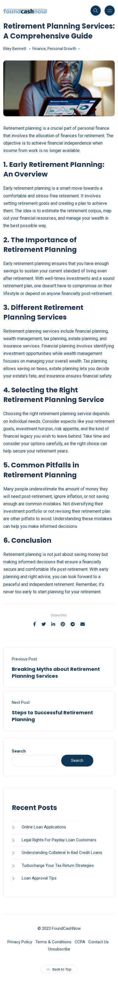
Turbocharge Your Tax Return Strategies (58, 865)
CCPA (80, 941)
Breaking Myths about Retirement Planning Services (56, 672)
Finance (39, 48)
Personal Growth (61, 48)
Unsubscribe (59, 949)
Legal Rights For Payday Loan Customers (59, 839)
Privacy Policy (19, 941)
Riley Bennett (14, 48)
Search (19, 751)
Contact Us (98, 941)
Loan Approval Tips (39, 878)
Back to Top (61, 969)
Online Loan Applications (44, 827)
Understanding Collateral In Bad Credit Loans (62, 852)
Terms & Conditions (53, 941)
